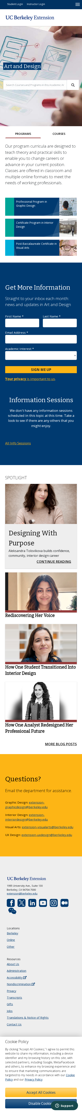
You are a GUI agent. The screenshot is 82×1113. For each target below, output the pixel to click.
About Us (13, 964)
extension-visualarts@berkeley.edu (47, 827)
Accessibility (15, 977)
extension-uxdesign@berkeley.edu (46, 835)
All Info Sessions (18, 443)
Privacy (11, 991)
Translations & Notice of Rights (28, 1017)
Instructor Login (36, 4)
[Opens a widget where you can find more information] (64, 1106)
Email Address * (16, 332)
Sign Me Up (41, 369)
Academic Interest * (19, 349)
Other (11, 947)
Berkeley (12, 933)
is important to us (30, 379)
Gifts (10, 1004)
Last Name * (52, 316)
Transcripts (14, 997)
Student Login (15, 4)
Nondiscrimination (19, 984)
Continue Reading (55, 561)
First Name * (14, 316)
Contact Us (14, 1024)
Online (11, 940)
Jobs (10, 1011)
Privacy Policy (33, 1079)
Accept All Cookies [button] (41, 1092)
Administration (16, 971)
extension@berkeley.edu (22, 893)
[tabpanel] (41, 202)
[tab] (23, 133)
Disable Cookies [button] (41, 1103)
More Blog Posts (61, 744)
